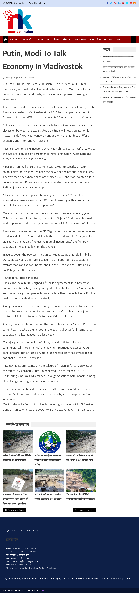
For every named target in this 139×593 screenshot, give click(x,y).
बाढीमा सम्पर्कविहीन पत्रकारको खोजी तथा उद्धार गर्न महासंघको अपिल (48, 460)
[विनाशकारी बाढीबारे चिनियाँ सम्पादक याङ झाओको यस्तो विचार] (81, 480)
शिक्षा (118, 39)
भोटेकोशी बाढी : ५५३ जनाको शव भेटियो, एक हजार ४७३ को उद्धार (119, 99)
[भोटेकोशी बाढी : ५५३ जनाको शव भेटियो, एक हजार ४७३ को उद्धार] (49, 480)
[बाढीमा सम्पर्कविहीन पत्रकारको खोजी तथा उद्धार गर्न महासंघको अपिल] (49, 443)
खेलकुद (56, 39)
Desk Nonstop (28, 77)
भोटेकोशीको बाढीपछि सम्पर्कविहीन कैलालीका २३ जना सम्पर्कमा (118, 58)
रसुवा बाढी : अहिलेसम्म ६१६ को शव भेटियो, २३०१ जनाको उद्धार (119, 79)
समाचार (13, 39)
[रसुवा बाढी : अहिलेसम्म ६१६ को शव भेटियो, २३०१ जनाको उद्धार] (81, 441)
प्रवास (91, 39)
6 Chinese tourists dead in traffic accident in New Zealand (16, 509)
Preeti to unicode (37, 3)
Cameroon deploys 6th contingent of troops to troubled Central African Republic (85, 509)
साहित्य (107, 39)
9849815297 (46, 590)
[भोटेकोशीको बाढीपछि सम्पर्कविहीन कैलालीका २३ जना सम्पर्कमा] (18, 441)
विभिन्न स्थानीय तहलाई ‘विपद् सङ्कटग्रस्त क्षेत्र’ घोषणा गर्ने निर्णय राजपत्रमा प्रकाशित (15, 498)
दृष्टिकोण (66, 39)
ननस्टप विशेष (80, 39)
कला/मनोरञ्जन (43, 39)
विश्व (99, 39)
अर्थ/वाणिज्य (28, 39)
